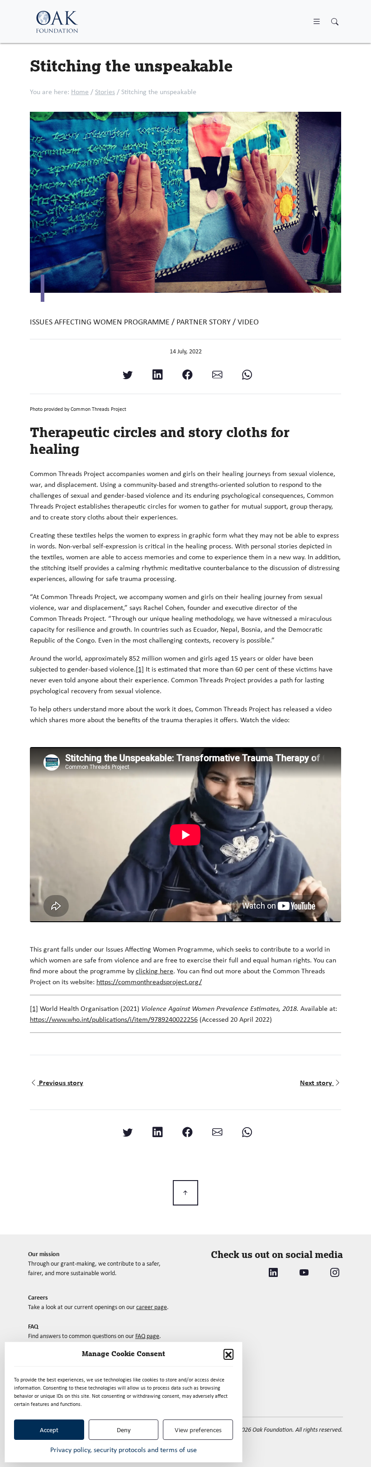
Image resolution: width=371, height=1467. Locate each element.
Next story (317, 1082)
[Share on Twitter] (127, 374)
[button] (228, 1353)
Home (80, 91)
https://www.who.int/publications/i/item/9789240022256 (114, 1019)
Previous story (61, 1082)
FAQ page (147, 1336)
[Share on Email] (217, 374)
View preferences (198, 1429)
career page (151, 1307)
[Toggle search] (334, 22)
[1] (140, 669)
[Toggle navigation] (316, 21)
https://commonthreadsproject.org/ (149, 981)
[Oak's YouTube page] (304, 1272)
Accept (49, 1429)
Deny (124, 1429)
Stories (105, 91)
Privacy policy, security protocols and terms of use (123, 1449)
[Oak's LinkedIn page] (273, 1272)
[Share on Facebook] (187, 374)
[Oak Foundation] (57, 21)
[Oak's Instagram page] (335, 1272)
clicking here (154, 971)
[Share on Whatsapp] (247, 374)
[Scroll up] (185, 1192)
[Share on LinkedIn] (157, 374)
